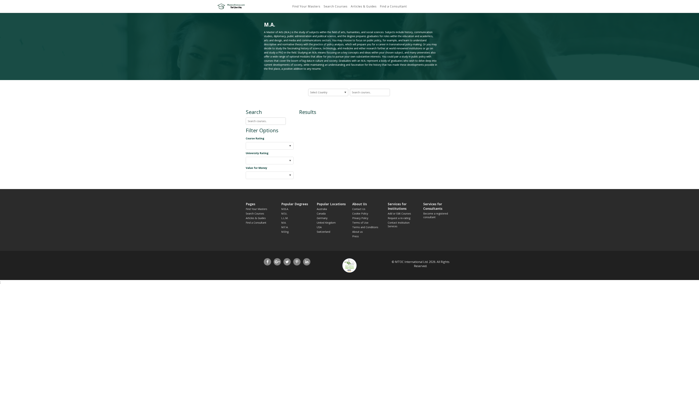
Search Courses (335, 6)
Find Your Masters (306, 6)
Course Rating (255, 138)
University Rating (257, 153)
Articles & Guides (364, 6)
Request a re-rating (399, 218)
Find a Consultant (393, 6)
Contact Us (358, 209)
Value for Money (256, 168)
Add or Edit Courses (399, 213)
